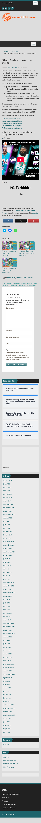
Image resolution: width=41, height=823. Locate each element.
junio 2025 (6, 525)
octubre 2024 (7, 548)
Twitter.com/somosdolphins (11, 119)
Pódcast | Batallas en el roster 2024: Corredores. (20, 285)
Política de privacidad (9, 804)
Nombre (9, 330)
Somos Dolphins (12, 67)
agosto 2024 (7, 555)
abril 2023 (6, 610)
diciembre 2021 (8, 664)
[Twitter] (9, 8)
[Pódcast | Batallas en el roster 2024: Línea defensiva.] (27, 245)
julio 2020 (6, 722)
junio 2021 (6, 684)
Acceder (6, 757)
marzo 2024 (7, 572)
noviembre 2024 (9, 545)
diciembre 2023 (8, 582)
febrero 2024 (7, 576)
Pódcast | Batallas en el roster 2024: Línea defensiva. (26, 253)
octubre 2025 (7, 511)
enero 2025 (7, 538)
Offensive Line (21, 278)
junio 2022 (6, 643)
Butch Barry (11, 278)
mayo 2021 (7, 688)
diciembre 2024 (8, 542)
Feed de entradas (9, 760)
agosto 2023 (7, 596)
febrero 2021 (7, 698)
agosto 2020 (7, 718)
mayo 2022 (7, 647)
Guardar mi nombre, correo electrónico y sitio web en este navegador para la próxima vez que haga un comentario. (17, 356)
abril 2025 (6, 528)
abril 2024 (6, 569)
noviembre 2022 (9, 627)
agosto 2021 (7, 677)
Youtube (35, 213)
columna (15, 51)
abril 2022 (6, 650)
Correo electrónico (13, 337)
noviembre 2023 (9, 586)
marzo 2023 (7, 613)
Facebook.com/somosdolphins (12, 123)
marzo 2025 (7, 531)
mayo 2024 (7, 565)
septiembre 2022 (9, 633)
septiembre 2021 (9, 674)
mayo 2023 (7, 606)
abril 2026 (6, 491)
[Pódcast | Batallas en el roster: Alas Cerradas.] (9, 245)
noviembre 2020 (9, 708)
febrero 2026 (7, 497)
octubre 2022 (7, 630)
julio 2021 (6, 681)
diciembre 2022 (8, 623)
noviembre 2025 (9, 508)
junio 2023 (6, 603)
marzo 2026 (7, 494)
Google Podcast (24, 211)
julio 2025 (6, 521)
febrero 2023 (7, 616)
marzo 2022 (7, 654)
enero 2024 (7, 579)
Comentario (10, 308)
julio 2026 (6, 484)
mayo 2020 (7, 728)
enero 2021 (7, 701)
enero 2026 (7, 501)
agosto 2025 (7, 518)
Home (6, 51)
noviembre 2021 (9, 667)
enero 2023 (7, 620)
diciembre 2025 (8, 504)
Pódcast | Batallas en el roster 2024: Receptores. (9, 270)
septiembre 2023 (9, 593)
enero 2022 (7, 660)
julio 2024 (6, 559)
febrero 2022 (7, 657)
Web (7, 344)
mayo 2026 (7, 487)
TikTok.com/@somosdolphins (12, 128)
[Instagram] (3, 8)
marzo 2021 (7, 694)
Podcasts (30, 278)
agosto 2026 (7, 480)
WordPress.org (8, 767)
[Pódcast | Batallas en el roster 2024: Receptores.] (9, 262)
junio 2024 (6, 562)
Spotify (16, 211)
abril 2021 (6, 691)
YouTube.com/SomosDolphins (12, 126)
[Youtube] (6, 8)
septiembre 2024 (9, 552)
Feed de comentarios (10, 764)
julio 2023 (6, 599)
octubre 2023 (7, 589)
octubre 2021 (7, 671)
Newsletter (5, 797)
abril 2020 (6, 732)
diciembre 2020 (8, 705)
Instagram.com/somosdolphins (12, 121)
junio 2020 (6, 725)
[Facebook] (12, 8)
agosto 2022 (7, 637)
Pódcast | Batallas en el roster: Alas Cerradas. (9, 253)
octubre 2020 (7, 711)
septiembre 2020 (9, 715)
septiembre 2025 (9, 514)
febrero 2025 (7, 535)
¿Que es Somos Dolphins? (11, 794)
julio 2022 (6, 640)
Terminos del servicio (9, 808)
